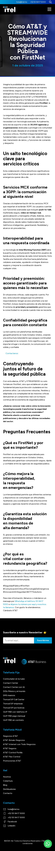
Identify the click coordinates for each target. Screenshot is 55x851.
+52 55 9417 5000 (38, 2)
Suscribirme (43, 640)
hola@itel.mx (21, 2)
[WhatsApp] (48, 844)
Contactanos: (10, 353)
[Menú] (49, 9)
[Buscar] (50, 2)
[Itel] (9, 9)
